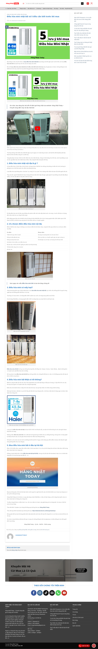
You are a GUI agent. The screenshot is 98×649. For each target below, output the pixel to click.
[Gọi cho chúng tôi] (58, 593)
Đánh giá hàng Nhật (12, 14)
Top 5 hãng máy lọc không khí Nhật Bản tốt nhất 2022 (83, 43)
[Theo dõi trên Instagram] (40, 593)
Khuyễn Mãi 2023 (68, 8)
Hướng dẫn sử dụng (22, 14)
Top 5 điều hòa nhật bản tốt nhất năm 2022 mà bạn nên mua (82, 34)
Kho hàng (56, 8)
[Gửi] (82, 3)
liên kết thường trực (45, 529)
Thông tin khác (23, 8)
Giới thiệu (62, 8)
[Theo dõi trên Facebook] (34, 593)
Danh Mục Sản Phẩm (11, 8)
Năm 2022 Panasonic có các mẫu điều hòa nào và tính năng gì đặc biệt (82, 19)
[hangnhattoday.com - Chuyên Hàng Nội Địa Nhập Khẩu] (12, 3)
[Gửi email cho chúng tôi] (52, 593)
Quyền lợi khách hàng (47, 8)
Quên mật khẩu (76, 625)
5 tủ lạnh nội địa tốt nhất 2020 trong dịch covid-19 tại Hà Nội (83, 61)
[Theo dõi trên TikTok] (46, 593)
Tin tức (74, 614)
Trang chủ (75, 609)
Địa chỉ (74, 623)
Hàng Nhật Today (14, 644)
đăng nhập (14, 550)
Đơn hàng (75, 620)
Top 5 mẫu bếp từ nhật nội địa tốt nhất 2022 (82, 38)
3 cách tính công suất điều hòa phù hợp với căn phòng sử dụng (83, 29)
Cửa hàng (75, 612)
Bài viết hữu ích (31, 8)
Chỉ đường (38, 8)
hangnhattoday (21, 20)
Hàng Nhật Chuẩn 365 (17, 645)
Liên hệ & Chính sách (78, 617)
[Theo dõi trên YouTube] (64, 593)
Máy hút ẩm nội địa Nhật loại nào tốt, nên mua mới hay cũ (83, 52)
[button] (23, 3)
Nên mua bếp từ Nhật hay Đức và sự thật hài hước (82, 57)
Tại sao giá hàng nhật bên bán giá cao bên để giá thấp (83, 47)
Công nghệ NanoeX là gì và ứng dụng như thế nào (82, 24)
